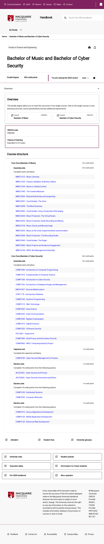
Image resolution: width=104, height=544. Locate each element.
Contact (69, 4)
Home (4, 37)
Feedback (14, 534)
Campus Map (72, 534)
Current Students (14, 4)
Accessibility (52, 534)
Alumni (38, 4)
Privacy (91, 534)
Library (49, 4)
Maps (59, 4)
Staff (28, 4)
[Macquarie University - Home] (19, 19)
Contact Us (32, 534)
